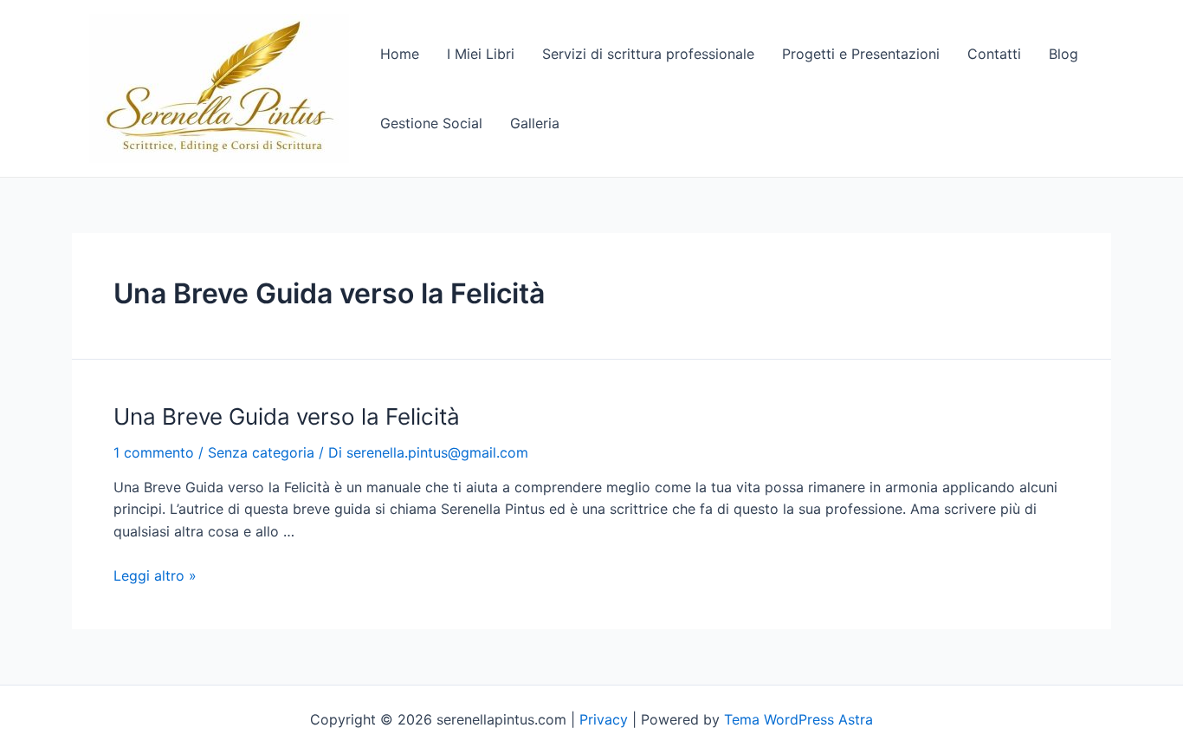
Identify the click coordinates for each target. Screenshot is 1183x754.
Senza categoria (261, 452)
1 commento (153, 452)
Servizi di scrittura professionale (648, 53)
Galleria (534, 123)
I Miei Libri (480, 53)
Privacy (603, 719)
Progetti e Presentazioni (861, 53)
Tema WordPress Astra (798, 719)
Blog (1063, 53)
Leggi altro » (155, 575)
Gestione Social (431, 123)
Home (399, 53)
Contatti (994, 53)
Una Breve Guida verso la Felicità (286, 416)
